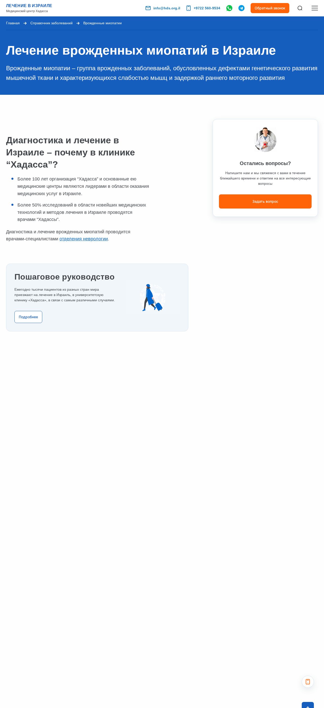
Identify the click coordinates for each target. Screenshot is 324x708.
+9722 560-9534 (207, 8)
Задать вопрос (265, 201)
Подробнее (28, 317)
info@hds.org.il (166, 8)
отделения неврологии (83, 238)
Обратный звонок (270, 8)
